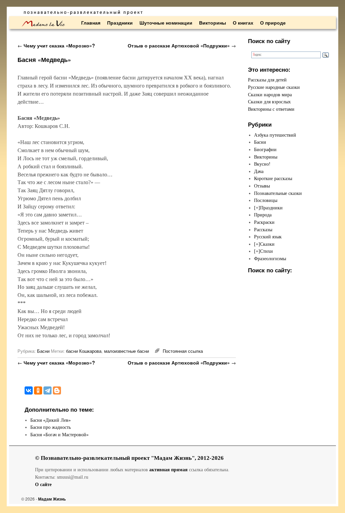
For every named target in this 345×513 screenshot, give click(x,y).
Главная (90, 22)
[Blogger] (57, 390)
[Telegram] (47, 390)
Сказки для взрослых (269, 101)
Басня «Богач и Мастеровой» (59, 434)
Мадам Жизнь (52, 499)
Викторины (212, 22)
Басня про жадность (50, 427)
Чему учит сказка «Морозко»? (56, 45)
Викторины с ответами (271, 109)
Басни (43, 351)
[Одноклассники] (38, 390)
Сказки (267, 244)
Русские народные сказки (274, 87)
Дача (258, 171)
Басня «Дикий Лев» (50, 420)
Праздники (120, 22)
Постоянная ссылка (183, 351)
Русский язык (268, 236)
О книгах (243, 22)
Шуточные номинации (165, 22)
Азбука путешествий (275, 135)
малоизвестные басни (126, 351)
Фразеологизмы (270, 258)
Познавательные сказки (278, 193)
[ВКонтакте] (29, 390)
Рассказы (263, 229)
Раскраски (264, 222)
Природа (263, 214)
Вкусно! (262, 164)
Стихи (266, 251)
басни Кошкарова (83, 351)
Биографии (265, 149)
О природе (273, 22)
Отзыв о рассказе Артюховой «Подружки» (182, 45)
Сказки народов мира (270, 94)
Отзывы (262, 186)
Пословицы (265, 200)
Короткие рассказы (273, 178)
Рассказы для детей (267, 79)
